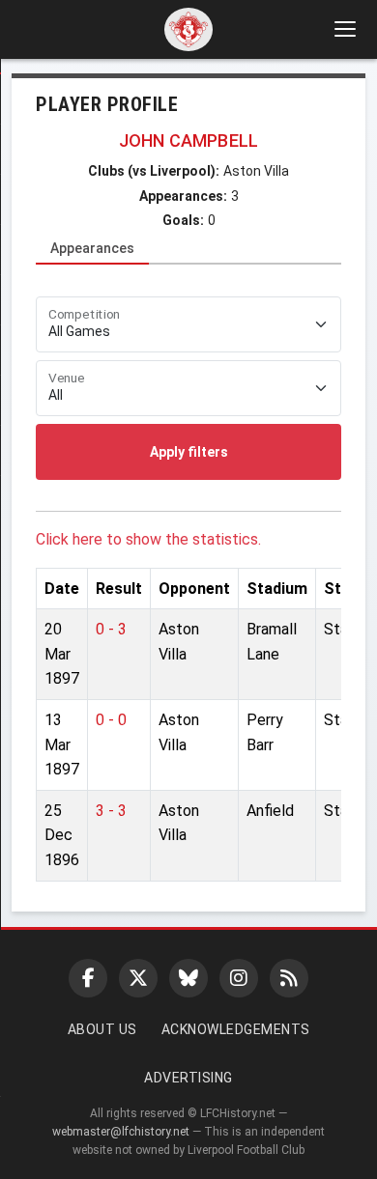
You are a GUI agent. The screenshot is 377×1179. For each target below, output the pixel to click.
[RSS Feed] (289, 978)
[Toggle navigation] (344, 29)
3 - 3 (111, 810)
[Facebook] (88, 978)
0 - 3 (111, 629)
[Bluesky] (188, 978)
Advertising (188, 1077)
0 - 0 (111, 720)
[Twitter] (138, 978)
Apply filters (189, 452)
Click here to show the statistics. (148, 539)
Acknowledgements (235, 1029)
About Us (102, 1029)
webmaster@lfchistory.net (120, 1131)
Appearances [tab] (92, 248)
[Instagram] (238, 978)
